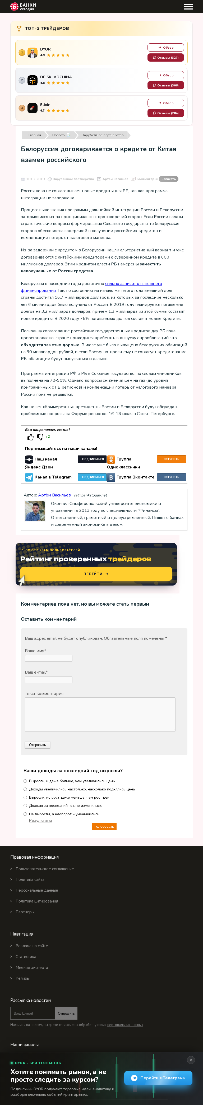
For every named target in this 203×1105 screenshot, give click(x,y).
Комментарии (156, 179)
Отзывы (168, 58)
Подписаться (93, 459)
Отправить (66, 1013)
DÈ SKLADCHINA (56, 77)
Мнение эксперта (32, 967)
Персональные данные (37, 890)
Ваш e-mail (36, 672)
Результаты (40, 820)
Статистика (26, 956)
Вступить (171, 459)
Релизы (23, 978)
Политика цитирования (37, 901)
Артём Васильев (115, 179)
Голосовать (104, 826)
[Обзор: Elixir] (32, 108)
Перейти (93, 573)
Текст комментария (44, 694)
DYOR (45, 49)
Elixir (45, 105)
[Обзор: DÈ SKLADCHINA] (32, 80)
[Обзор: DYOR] (32, 53)
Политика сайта (30, 879)
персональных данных (125, 1025)
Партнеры (25, 912)
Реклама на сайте (32, 946)
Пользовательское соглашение (45, 869)
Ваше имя (35, 651)
